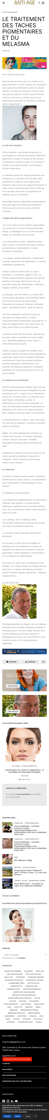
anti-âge (40, 971)
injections (39, 1004)
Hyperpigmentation (32, 823)
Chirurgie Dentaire (36, 977)
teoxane (27, 1019)
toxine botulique (26, 1022)
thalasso (38, 1019)
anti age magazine (15, 974)
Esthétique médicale (10, 12)
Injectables (26, 1004)
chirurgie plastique (35, 980)
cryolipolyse (33, 983)
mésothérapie (34, 1013)
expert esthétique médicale (24, 995)
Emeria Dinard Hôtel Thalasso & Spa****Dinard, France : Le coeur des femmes (30, 872)
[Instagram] (8, 1101)
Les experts (10, 699)
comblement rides (17, 983)
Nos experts (7, 1069)
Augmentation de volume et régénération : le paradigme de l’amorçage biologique (24, 771)
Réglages (28, 1116)
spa (42, 1016)
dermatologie (31, 986)
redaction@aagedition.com (14, 1042)
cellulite (9, 977)
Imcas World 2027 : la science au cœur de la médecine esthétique (28, 884)
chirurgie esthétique (14, 980)
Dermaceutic (17, 986)
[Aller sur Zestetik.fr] (18, 925)
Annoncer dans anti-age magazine (17, 1059)
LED (9, 1007)
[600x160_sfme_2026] (24, 63)
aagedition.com (9, 1056)
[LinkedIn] (12, 1101)
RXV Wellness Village (23, 860)
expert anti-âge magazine (24, 992)
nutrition (22, 1016)
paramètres (23, 1112)
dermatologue (14, 989)
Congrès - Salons (20, 880)
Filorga (23, 1001)
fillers (13, 1001)
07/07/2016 (6, 51)
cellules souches (33, 974)
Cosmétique (18, 823)
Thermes (11, 1022)
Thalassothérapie (29, 867)
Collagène (16, 766)
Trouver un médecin (10, 896)
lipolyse (18, 1007)
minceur (14, 1010)
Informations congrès (37, 880)
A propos (6, 1063)
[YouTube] (17, 1101)
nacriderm (10, 1016)
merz (39, 1007)
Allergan (29, 971)
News (16, 857)
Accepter (7, 1116)
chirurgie (21, 977)
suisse (17, 1019)
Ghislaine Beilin (11, 1004)
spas (8, 1019)
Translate (21, 958)
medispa (29, 1007)
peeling (33, 1016)
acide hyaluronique (13, 971)
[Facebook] (4, 1101)
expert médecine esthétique (20, 998)
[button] (19, 779)
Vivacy (39, 1022)
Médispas (17, 867)
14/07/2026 (24, 776)
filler (38, 998)
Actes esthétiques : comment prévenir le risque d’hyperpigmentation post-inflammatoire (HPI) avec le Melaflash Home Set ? (30, 830)
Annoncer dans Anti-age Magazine (17, 1081)
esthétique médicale (32, 989)
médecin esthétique (17, 1013)
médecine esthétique (30, 1010)
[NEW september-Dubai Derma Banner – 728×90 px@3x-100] (24, 651)
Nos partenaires (9, 1075)
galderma (35, 1001)
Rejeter (17, 1116)
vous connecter (23, 794)
